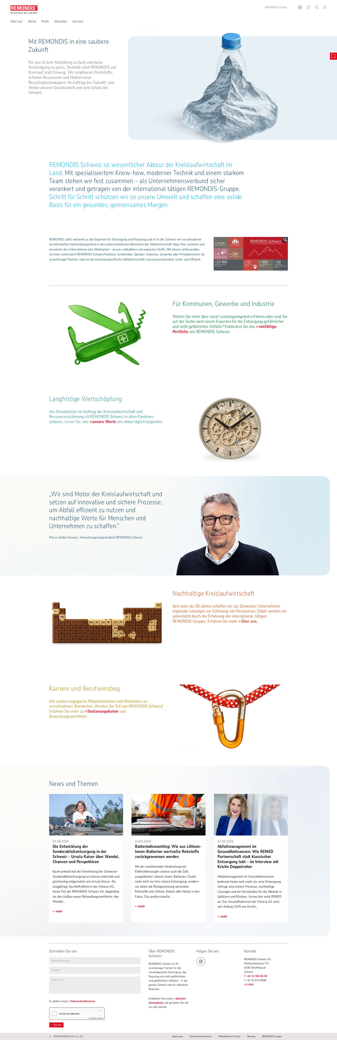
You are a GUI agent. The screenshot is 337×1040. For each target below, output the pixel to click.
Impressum (177, 1036)
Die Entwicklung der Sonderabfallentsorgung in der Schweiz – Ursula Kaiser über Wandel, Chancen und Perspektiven (86, 854)
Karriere (77, 21)
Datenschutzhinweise (83, 1001)
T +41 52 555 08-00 (255, 976)
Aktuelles (60, 21)
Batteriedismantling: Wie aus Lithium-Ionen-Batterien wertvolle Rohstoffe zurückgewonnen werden (168, 851)
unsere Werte (104, 421)
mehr (59, 911)
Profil (45, 21)
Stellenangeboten (102, 711)
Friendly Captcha (96, 1018)
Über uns (17, 21)
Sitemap (251, 1036)
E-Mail (249, 984)
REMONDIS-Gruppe (272, 1036)
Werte (32, 21)
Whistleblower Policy (229, 1036)
